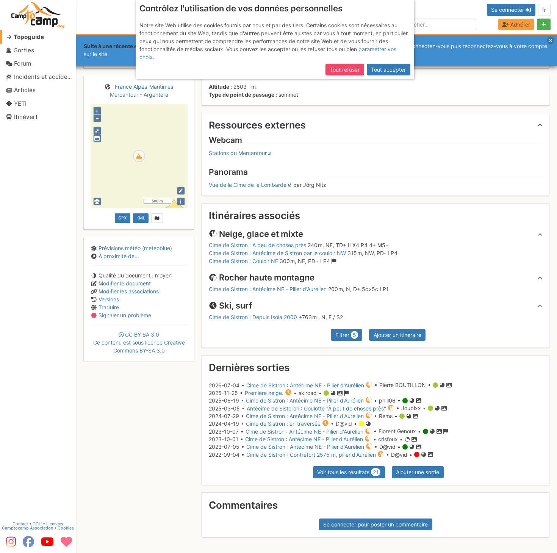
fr (544, 9)
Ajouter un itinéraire (397, 335)
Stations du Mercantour (238, 153)
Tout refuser (345, 69)
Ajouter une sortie (417, 472)
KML (140, 218)
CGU (37, 523)
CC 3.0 (139, 342)
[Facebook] (28, 544)
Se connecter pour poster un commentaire (375, 524)
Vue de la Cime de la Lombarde (247, 185)
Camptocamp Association (27, 528)
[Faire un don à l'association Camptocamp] (66, 544)
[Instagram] (9, 544)
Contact (20, 523)
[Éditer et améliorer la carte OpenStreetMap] (181, 190)
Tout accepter (388, 69)
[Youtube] (47, 544)
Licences (54, 523)
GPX (122, 218)
